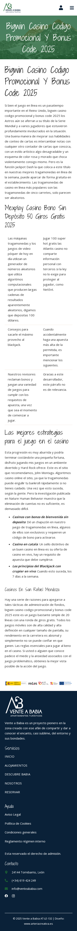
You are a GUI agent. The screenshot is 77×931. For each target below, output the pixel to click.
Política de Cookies (18, 823)
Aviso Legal (13, 814)
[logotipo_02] (12, 8)
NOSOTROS (13, 783)
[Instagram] (13, 896)
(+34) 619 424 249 (24, 880)
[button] (71, 8)
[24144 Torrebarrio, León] (8, 872)
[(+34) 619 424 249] (8, 880)
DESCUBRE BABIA (17, 774)
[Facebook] (6, 895)
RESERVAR (12, 792)
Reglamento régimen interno (25, 841)
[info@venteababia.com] (8, 888)
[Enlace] (61, 8)
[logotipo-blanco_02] (38, 706)
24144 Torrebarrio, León (28, 872)
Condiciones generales (21, 832)
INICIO (9, 756)
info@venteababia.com (27, 889)
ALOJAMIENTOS (16, 765)
